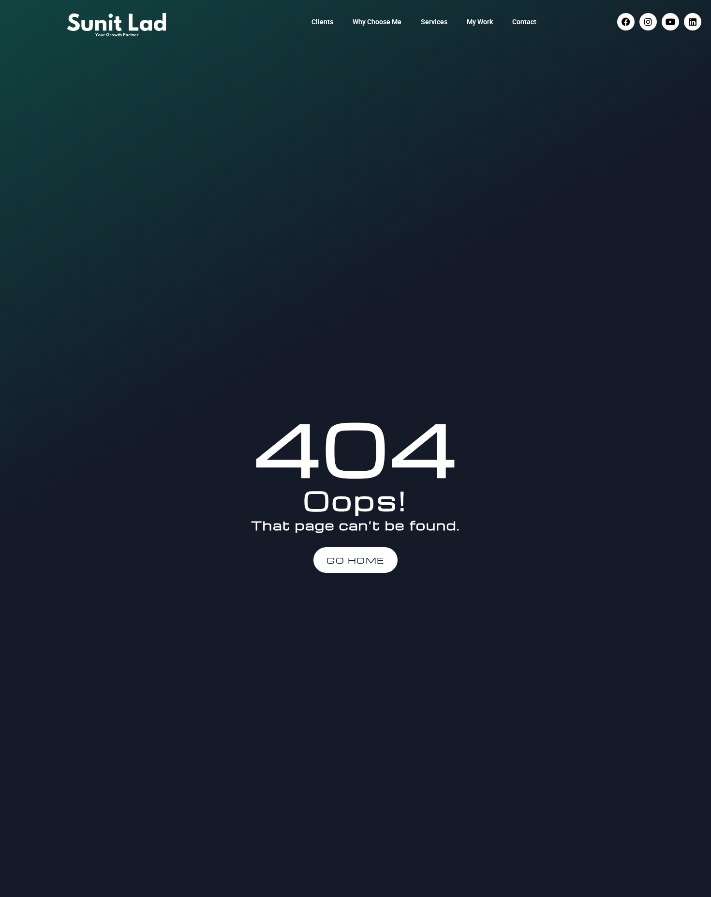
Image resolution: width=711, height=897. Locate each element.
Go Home (355, 560)
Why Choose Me (377, 22)
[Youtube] (670, 21)
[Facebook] (626, 21)
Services (434, 22)
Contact (524, 22)
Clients (322, 22)
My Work (480, 22)
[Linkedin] (692, 21)
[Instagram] (648, 21)
